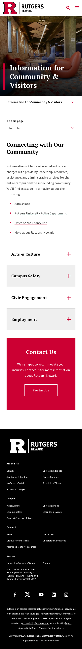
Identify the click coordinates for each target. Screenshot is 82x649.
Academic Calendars (17, 476)
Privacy (46, 563)
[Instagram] (66, 595)
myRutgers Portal (15, 483)
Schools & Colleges (16, 489)
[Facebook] (15, 595)
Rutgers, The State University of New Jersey (48, 635)
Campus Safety (14, 511)
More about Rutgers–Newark (34, 232)
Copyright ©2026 (17, 635)
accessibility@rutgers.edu (35, 623)
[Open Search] (68, 8)
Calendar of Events (52, 511)
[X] (27, 594)
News (9, 534)
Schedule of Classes (52, 483)
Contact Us (41, 390)
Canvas (10, 470)
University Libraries (52, 470)
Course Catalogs (51, 476)
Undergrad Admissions (54, 540)
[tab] (41, 102)
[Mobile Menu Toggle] (76, 8)
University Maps (51, 505)
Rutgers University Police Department (41, 213)
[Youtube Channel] (41, 594)
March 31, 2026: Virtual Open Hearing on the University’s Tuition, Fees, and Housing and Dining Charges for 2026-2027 (22, 574)
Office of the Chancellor (31, 223)
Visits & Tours (13, 505)
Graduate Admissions (18, 540)
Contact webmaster (49, 640)
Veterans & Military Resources (21, 546)
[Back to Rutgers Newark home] (33, 8)
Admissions (22, 204)
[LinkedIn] (54, 595)
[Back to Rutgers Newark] (33, 446)
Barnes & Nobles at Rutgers (20, 518)
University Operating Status (21, 563)
